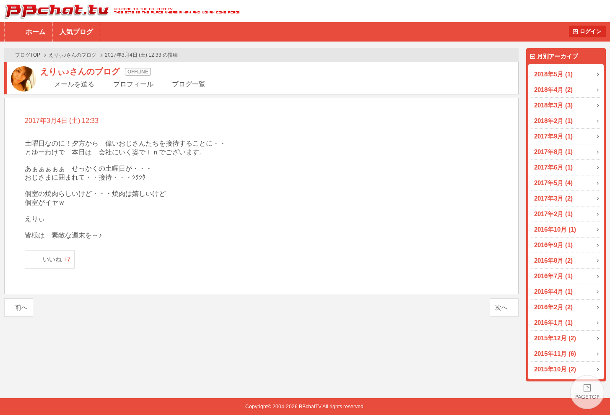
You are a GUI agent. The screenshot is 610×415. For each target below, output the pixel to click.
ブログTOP (27, 55)
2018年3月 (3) (553, 105)
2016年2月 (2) (553, 307)
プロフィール (133, 84)
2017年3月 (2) (553, 198)
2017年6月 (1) (553, 167)
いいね (57, 259)
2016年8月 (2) (553, 260)
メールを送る (74, 84)
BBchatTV (119, 11)
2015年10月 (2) (555, 369)
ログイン (591, 31)
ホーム (36, 31)
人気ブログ (76, 31)
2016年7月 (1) (553, 275)
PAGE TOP (587, 392)
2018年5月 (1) (553, 74)
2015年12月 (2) (555, 338)
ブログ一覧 (188, 84)
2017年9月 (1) (553, 136)
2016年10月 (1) (555, 229)
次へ (501, 307)
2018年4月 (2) (553, 89)
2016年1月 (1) (553, 322)
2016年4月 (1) (553, 291)
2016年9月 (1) (553, 244)
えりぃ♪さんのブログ (72, 55)
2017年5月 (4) (553, 182)
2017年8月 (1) (553, 151)
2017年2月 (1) (553, 213)
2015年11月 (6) (555, 353)
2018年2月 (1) (553, 120)
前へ (21, 307)
